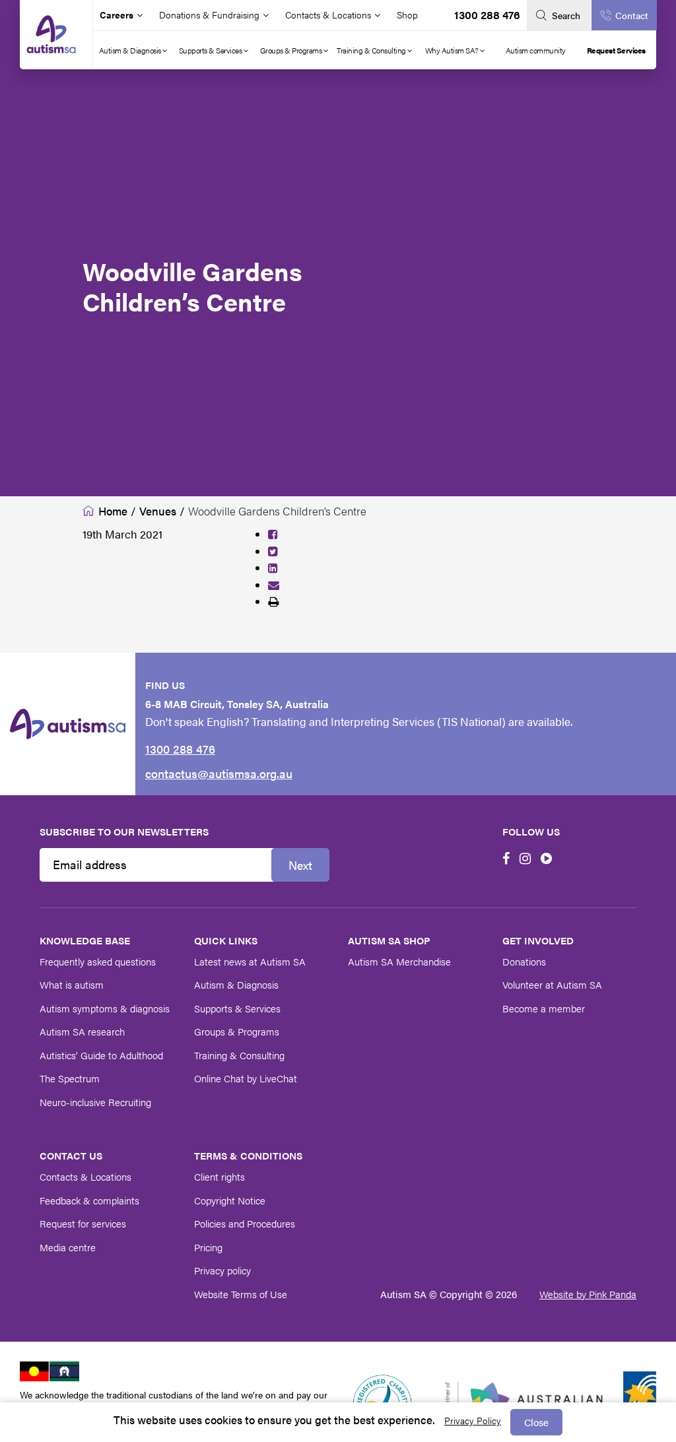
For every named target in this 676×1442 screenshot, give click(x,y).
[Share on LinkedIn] (273, 567)
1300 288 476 (487, 14)
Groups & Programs (291, 50)
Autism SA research (82, 1031)
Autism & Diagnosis (131, 50)
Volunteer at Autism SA (552, 984)
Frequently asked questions (98, 961)
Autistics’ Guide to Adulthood (101, 1055)
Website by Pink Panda (587, 1294)
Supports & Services (211, 50)
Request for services (83, 1223)
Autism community (536, 50)
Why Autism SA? (453, 50)
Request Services (616, 50)
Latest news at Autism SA (250, 961)
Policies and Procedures (244, 1223)
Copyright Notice (229, 1200)
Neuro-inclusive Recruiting (95, 1102)
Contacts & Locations (85, 1176)
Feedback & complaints (89, 1200)
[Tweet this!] (273, 551)
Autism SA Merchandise (399, 961)
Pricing (208, 1247)
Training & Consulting (372, 50)
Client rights (219, 1176)
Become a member (543, 1008)
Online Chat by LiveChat (245, 1078)
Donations (524, 961)
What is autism (72, 984)
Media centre (68, 1247)
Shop (407, 14)
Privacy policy (222, 1270)
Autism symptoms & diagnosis (105, 1008)
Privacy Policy (472, 1420)
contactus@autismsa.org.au (218, 773)
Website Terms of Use (240, 1294)
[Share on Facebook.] (273, 534)
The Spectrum (70, 1078)
